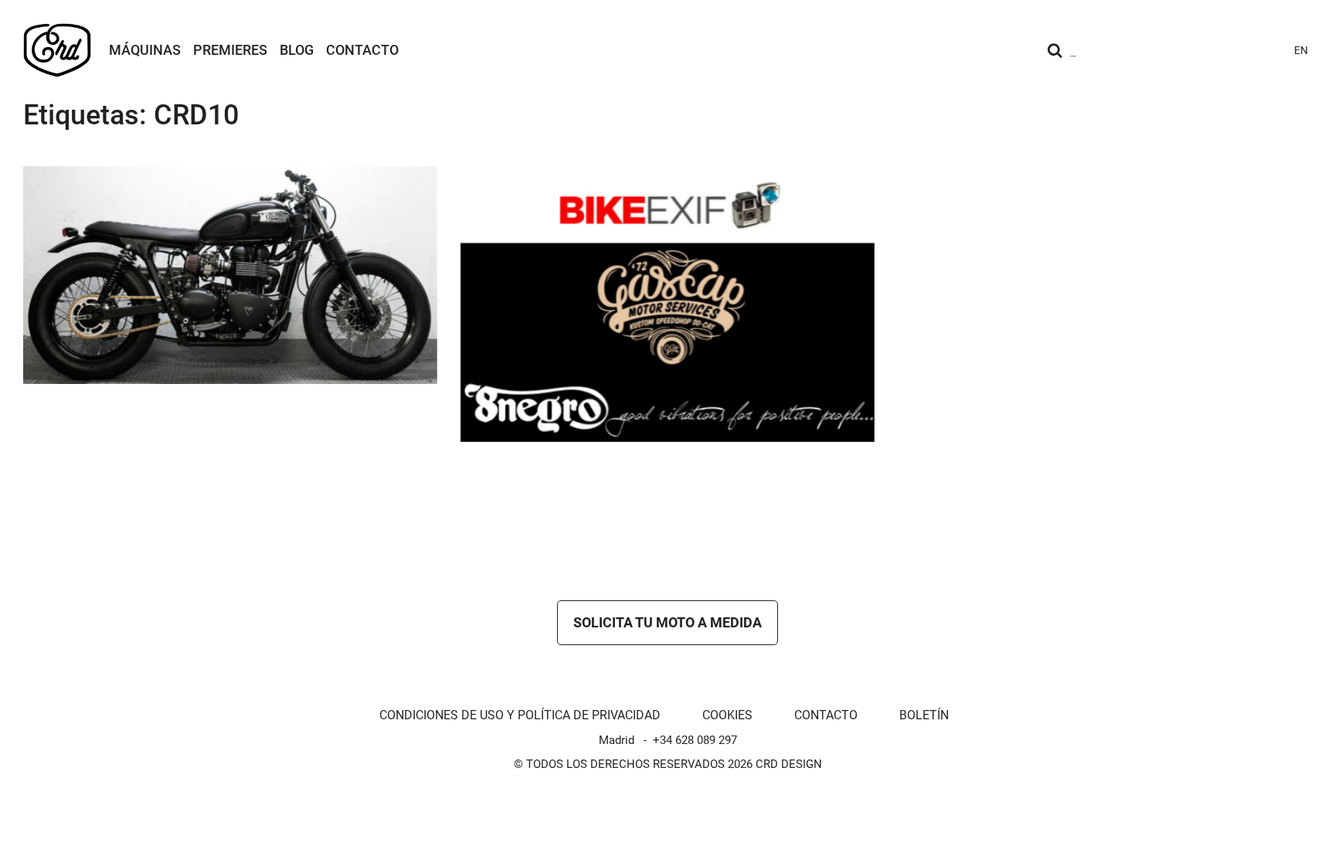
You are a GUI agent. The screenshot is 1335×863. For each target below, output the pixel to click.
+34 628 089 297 (695, 740)
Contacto (362, 50)
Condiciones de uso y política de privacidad (520, 715)
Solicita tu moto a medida (667, 622)
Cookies (727, 715)
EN (1301, 50)
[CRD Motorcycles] (57, 50)
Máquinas (145, 50)
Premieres (230, 50)
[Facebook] (1213, 50)
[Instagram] (1157, 50)
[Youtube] (1185, 50)
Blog (297, 50)
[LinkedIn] (1269, 50)
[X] (1241, 50)
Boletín (924, 715)
